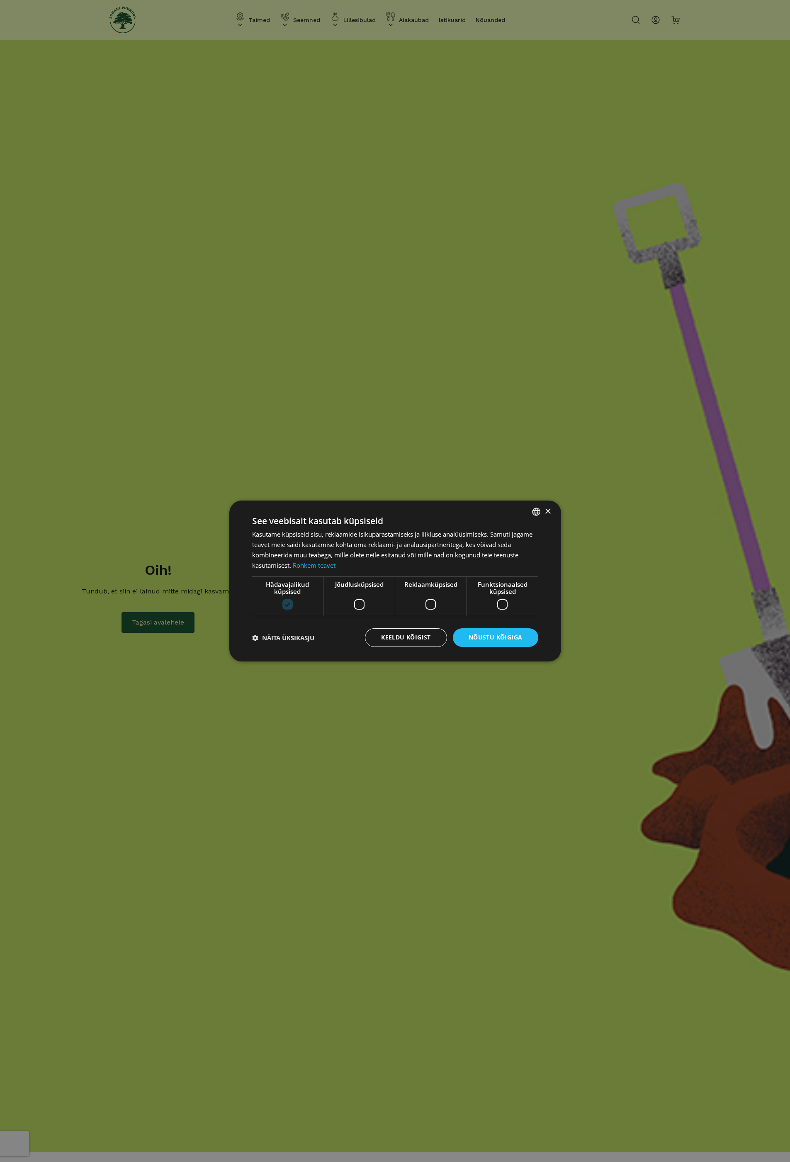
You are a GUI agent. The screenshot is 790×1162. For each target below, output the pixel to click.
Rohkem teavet (314, 565)
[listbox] (536, 512)
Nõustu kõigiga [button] (496, 637)
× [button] (547, 511)
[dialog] (395, 581)
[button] (283, 638)
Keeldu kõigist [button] (406, 637)
